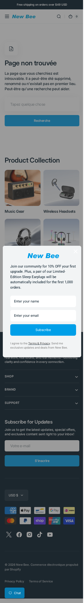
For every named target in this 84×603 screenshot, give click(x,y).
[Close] (72, 251)
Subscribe (41, 330)
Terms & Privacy (39, 343)
